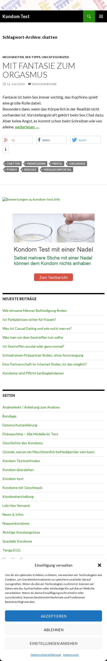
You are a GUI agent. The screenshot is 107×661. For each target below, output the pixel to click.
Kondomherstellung (18, 496)
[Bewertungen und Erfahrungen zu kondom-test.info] (31, 199)
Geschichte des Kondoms (22, 443)
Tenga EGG (11, 550)
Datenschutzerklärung (46, 655)
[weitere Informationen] (5, 149)
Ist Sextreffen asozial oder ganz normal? (33, 346)
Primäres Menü (101, 16)
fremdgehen (36, 163)
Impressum (71, 655)
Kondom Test (16, 16)
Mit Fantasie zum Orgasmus (38, 70)
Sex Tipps (32, 57)
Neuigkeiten (13, 57)
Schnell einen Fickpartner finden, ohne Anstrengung (42, 355)
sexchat (30, 169)
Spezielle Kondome (17, 541)
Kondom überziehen (18, 470)
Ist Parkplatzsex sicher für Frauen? (29, 319)
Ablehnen (53, 629)
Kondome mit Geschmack (22, 487)
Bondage (9, 416)
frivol (57, 163)
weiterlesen (27, 126)
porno (12, 169)
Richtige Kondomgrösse (21, 532)
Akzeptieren (53, 616)
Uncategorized (55, 57)
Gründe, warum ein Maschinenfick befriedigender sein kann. (48, 452)
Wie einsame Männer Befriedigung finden (34, 310)
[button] (99, 565)
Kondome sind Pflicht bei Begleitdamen (33, 373)
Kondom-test (13, 479)
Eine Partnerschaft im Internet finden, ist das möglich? (44, 364)
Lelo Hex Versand (16, 505)
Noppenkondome (15, 523)
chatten (13, 163)
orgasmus (77, 163)
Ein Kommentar (44, 84)
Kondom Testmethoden (21, 461)
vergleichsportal (57, 169)
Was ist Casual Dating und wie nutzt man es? (37, 328)
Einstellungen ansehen (53, 643)
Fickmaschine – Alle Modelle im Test (30, 434)
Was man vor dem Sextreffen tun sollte (32, 337)
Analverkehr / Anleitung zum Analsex (31, 407)
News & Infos (13, 514)
